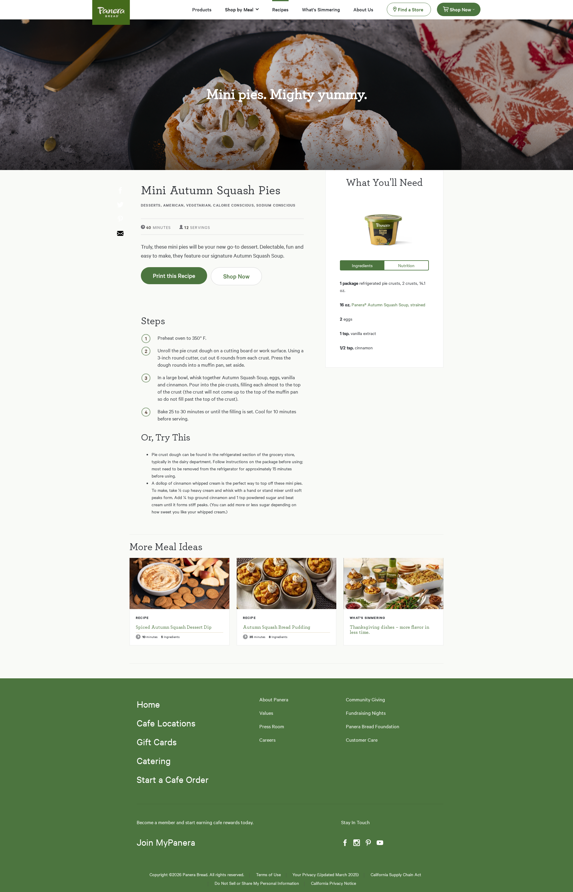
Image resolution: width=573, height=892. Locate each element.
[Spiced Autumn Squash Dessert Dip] (179, 583)
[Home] (111, 8)
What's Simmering (321, 9)
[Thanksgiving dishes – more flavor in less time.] (393, 583)
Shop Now (460, 9)
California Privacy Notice (333, 883)
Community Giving (365, 699)
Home (148, 704)
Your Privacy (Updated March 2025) (325, 874)
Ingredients (362, 265)
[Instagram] (356, 842)
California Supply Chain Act (396, 874)
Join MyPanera (166, 842)
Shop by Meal (239, 9)
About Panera (273, 699)
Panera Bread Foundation (372, 726)
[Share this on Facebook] (119, 190)
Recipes (280, 9)
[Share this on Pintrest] (119, 219)
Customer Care (362, 740)
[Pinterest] (367, 842)
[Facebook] (344, 842)
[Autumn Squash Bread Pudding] (287, 583)
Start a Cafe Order (173, 779)
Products (202, 9)
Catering (154, 760)
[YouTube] (379, 842)
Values (266, 713)
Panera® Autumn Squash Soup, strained (388, 304)
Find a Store (410, 9)
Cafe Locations (166, 723)
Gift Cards (157, 741)
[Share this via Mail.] (119, 233)
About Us (363, 9)
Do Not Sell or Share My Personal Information (257, 883)
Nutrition (406, 265)
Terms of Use (268, 874)
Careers (267, 740)
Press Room (271, 726)
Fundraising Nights (366, 713)
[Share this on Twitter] (119, 205)
